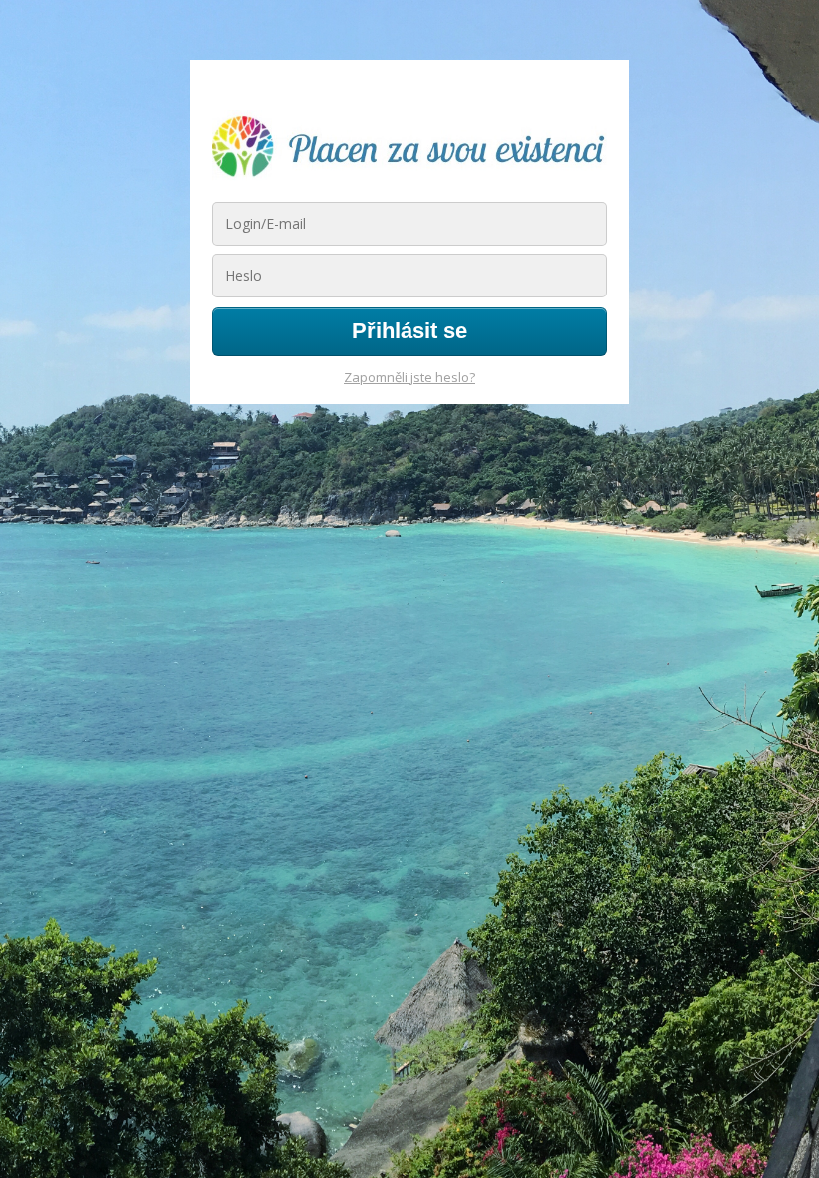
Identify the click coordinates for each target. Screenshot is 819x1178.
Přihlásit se (409, 330)
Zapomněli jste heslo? (409, 377)
